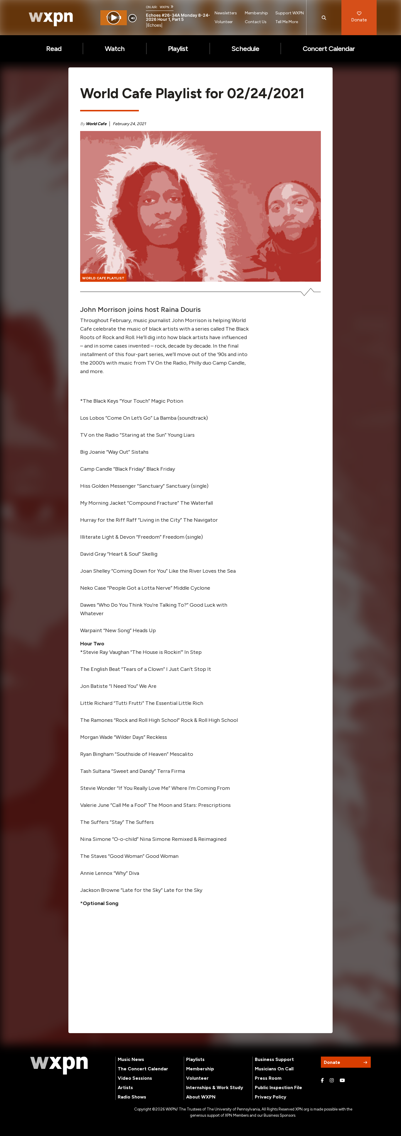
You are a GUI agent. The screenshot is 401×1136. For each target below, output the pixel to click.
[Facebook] (322, 1080)
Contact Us (256, 21)
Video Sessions (135, 1078)
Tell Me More (286, 21)
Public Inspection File (278, 1087)
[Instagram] (332, 1080)
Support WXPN (289, 13)
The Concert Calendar (143, 1069)
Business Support (274, 1059)
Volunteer (224, 21)
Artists (125, 1087)
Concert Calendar (329, 48)
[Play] (113, 17)
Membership (256, 13)
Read (53, 48)
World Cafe (96, 123)
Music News (131, 1059)
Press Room (268, 1078)
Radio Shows (132, 1097)
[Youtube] (342, 1080)
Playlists (195, 1059)
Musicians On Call (274, 1069)
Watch (114, 48)
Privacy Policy (270, 1097)
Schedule (245, 48)
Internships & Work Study (214, 1087)
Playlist (178, 48)
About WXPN (200, 1097)
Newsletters (226, 13)
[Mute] (132, 18)
